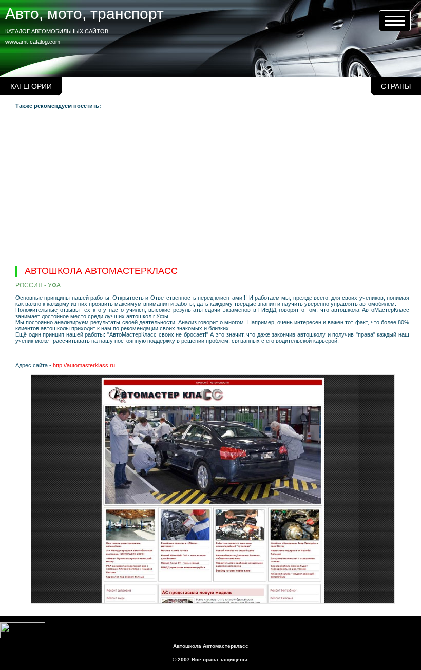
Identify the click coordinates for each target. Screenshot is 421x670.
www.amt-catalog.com (32, 41)
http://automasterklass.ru (84, 365)
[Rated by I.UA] (22, 636)
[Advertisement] (212, 186)
